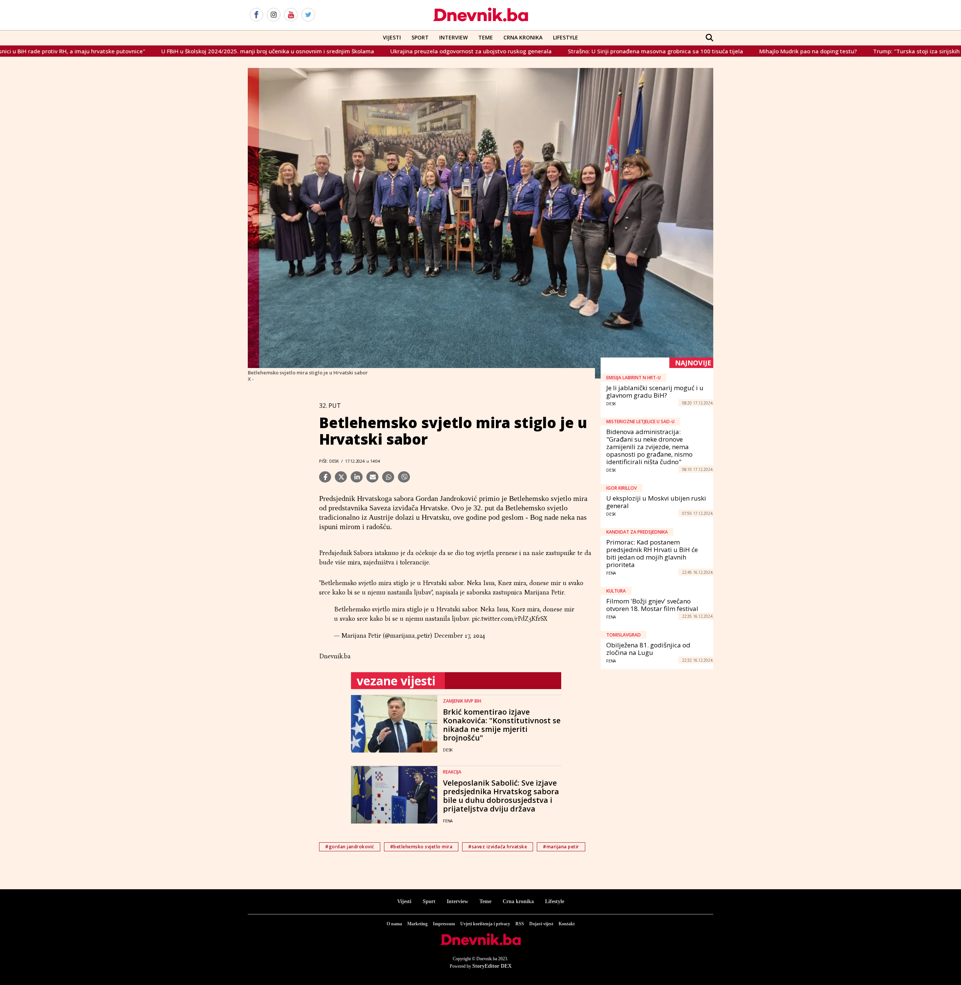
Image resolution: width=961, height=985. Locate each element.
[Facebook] (256, 15)
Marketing (417, 923)
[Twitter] (308, 15)
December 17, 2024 (459, 636)
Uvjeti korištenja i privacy (485, 923)
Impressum (444, 923)
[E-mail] (372, 477)
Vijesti (392, 37)
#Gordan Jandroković (349, 846)
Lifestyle (565, 37)
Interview (453, 37)
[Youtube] (291, 15)
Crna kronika (518, 901)
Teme (485, 37)
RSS (519, 923)
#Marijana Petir (561, 846)
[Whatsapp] (388, 477)
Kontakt (567, 923)
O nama (394, 923)
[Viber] (404, 477)
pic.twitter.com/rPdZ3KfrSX (510, 619)
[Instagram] (273, 15)
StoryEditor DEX (492, 966)
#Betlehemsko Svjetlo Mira (421, 846)
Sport (420, 37)
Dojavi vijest (541, 923)
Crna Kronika (522, 37)
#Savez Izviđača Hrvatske (497, 846)
